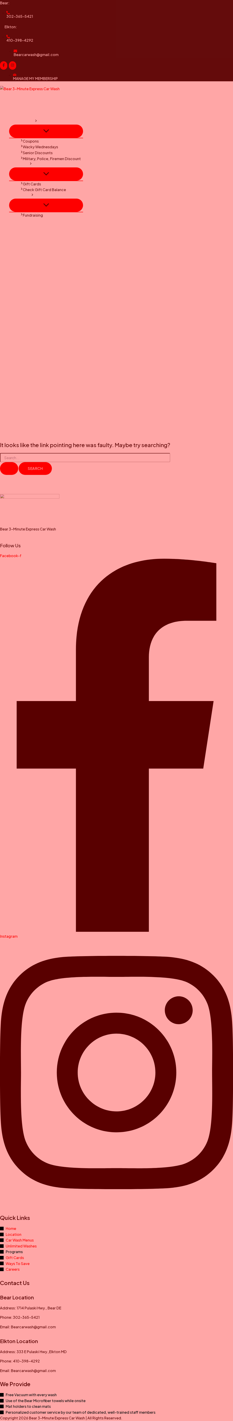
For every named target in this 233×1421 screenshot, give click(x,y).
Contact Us (21, 195)
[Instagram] (12, 65)
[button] (36, 122)
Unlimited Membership (30, 115)
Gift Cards (20, 164)
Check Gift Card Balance (44, 189)
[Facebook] (3, 65)
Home (16, 98)
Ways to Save (23, 121)
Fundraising (33, 215)
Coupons (31, 141)
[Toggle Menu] (46, 131)
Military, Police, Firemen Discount (52, 158)
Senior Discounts (38, 152)
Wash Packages (24, 110)
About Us (19, 226)
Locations (20, 104)
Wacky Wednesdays (40, 146)
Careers (18, 220)
